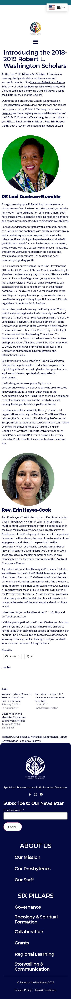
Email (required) (13, 810)
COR (14, 736)
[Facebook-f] (29, 794)
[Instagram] (35, 794)
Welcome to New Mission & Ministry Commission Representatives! (16, 697)
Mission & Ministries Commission (38, 736)
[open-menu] (35, 42)
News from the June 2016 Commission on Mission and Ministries (50, 697)
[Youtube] (41, 794)
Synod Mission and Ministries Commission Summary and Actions (14, 717)
